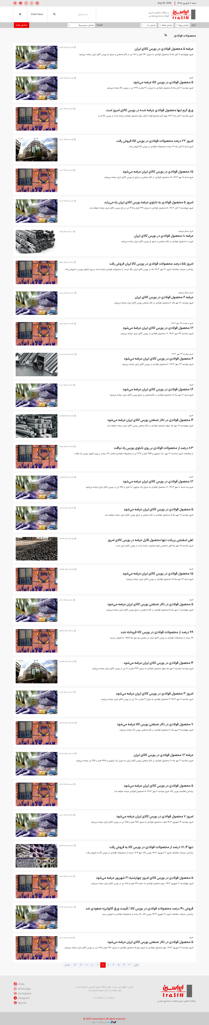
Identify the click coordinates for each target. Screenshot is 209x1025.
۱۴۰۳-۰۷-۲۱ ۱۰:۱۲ (65, 385)
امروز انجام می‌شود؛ (185, 231)
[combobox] (182, 25)
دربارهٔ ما (110, 998)
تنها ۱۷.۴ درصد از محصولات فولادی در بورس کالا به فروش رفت (151, 847)
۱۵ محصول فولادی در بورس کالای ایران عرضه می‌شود (157, 171)
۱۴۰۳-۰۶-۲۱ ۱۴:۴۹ (66, 846)
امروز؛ (191, 77)
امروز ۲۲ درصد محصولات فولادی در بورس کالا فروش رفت (154, 141)
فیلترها (99, 25)
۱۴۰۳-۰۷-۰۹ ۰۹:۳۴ (66, 661)
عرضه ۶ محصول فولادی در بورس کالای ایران (164, 297)
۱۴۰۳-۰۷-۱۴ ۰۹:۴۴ (66, 569)
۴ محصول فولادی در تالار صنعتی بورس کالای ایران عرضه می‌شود (150, 420)
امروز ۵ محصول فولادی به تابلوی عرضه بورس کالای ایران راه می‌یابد (148, 202)
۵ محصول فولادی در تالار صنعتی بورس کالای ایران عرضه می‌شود (150, 604)
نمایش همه (21, 25)
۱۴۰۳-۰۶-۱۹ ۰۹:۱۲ (65, 938)
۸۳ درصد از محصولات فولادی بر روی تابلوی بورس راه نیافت (153, 448)
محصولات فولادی (185, 36)
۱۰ (92, 965)
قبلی (136, 965)
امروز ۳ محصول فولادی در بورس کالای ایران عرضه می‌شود (154, 693)
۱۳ (75, 965)
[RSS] (165, 35)
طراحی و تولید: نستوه (101, 1022)
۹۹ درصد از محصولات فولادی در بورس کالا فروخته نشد (157, 632)
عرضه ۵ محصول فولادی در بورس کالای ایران (164, 49)
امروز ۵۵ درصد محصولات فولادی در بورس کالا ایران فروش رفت (151, 263)
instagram (24, 994)
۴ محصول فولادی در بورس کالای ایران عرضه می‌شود (158, 663)
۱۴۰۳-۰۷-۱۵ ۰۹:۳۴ (66, 538)
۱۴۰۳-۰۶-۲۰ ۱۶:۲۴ (66, 907)
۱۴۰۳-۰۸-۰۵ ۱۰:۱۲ (66, 170)
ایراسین (172, 14)
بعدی (67, 965)
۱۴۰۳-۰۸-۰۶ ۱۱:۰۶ (66, 109)
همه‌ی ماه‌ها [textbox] (167, 25)
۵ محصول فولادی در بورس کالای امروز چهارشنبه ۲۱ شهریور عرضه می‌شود (144, 878)
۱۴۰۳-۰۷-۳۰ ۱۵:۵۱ (66, 262)
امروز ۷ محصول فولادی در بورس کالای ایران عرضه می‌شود (154, 816)
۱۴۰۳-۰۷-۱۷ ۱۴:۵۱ (66, 446)
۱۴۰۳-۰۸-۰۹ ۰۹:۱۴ (66, 47)
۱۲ (81, 965)
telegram (24, 998)
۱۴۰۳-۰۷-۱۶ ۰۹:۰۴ (66, 508)
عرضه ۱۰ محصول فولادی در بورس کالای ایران (163, 236)
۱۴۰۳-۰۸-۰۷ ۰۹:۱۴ (66, 78)
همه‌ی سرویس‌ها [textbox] (86, 25)
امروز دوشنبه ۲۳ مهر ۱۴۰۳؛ (182, 354)
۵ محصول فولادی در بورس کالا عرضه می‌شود (163, 82)
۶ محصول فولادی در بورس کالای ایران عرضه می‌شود (158, 358)
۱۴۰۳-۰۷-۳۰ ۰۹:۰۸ (66, 293)
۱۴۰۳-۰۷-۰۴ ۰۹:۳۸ (66, 723)
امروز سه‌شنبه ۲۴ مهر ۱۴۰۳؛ (182, 323)
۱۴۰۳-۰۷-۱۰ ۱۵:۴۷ (66, 631)
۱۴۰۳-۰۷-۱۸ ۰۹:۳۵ (66, 416)
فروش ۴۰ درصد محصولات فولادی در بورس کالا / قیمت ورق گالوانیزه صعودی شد (139, 908)
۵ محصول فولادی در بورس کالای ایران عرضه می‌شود (158, 509)
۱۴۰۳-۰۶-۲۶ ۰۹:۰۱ (66, 815)
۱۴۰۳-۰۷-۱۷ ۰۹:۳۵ (66, 477)
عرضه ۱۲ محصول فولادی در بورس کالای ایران (163, 755)
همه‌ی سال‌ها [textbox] (149, 25)
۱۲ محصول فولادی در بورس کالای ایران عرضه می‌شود (158, 328)
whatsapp (24, 989)
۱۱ (87, 965)
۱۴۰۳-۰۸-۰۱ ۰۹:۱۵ (65, 231)
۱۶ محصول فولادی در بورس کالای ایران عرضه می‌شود (158, 389)
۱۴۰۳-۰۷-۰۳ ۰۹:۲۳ (66, 753)
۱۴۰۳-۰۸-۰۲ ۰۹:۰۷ (66, 201)
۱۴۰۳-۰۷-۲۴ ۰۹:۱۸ (66, 324)
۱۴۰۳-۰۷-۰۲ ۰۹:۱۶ (66, 784)
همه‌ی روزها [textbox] (183, 25)
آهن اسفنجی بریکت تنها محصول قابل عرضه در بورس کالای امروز (150, 540)
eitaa (21, 984)
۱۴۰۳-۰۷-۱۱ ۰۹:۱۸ (65, 600)
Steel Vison (37, 14)
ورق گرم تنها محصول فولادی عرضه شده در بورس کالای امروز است (149, 110)
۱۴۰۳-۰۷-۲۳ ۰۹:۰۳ (66, 354)
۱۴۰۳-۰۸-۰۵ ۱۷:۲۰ (66, 139)
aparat (22, 1003)
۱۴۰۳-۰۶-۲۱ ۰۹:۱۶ (65, 876)
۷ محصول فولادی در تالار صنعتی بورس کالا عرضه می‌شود (155, 724)
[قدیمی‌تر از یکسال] (36, 57)
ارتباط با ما (98, 998)
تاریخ (194, 25)
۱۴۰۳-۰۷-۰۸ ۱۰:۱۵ (66, 692)
